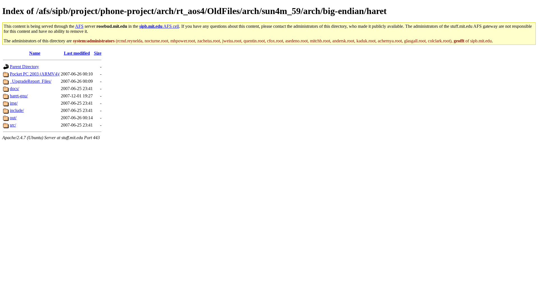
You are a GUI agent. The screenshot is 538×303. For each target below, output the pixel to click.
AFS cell (159, 26)
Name (34, 53)
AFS (79, 26)
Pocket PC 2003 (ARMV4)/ (35, 74)
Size (97, 53)
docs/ (14, 88)
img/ (14, 103)
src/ (13, 125)
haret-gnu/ (19, 95)
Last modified (77, 53)
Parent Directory (24, 66)
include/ (17, 110)
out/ (13, 117)
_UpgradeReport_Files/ (30, 81)
